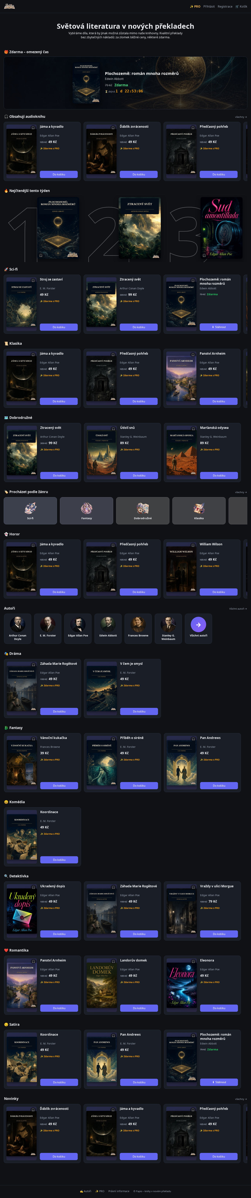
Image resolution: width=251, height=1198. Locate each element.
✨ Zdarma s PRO (49, 148)
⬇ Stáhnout (219, 327)
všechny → (241, 117)
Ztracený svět (130, 279)
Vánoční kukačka (53, 738)
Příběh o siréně (132, 738)
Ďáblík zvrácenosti (134, 126)
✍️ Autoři (85, 1191)
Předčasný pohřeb (214, 126)
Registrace (225, 6)
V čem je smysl (131, 663)
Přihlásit (209, 6)
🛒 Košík (241, 6)
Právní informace (118, 1191)
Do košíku (59, 174)
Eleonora (207, 960)
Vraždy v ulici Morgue (217, 886)
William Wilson (211, 544)
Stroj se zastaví (51, 279)
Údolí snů (127, 428)
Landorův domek (133, 960)
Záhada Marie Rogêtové (58, 663)
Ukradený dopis (52, 886)
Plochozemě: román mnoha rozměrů (215, 281)
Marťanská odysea (214, 428)
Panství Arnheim (212, 353)
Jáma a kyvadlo (52, 126)
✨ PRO (195, 6)
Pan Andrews (210, 738)
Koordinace (49, 812)
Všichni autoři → (238, 608)
